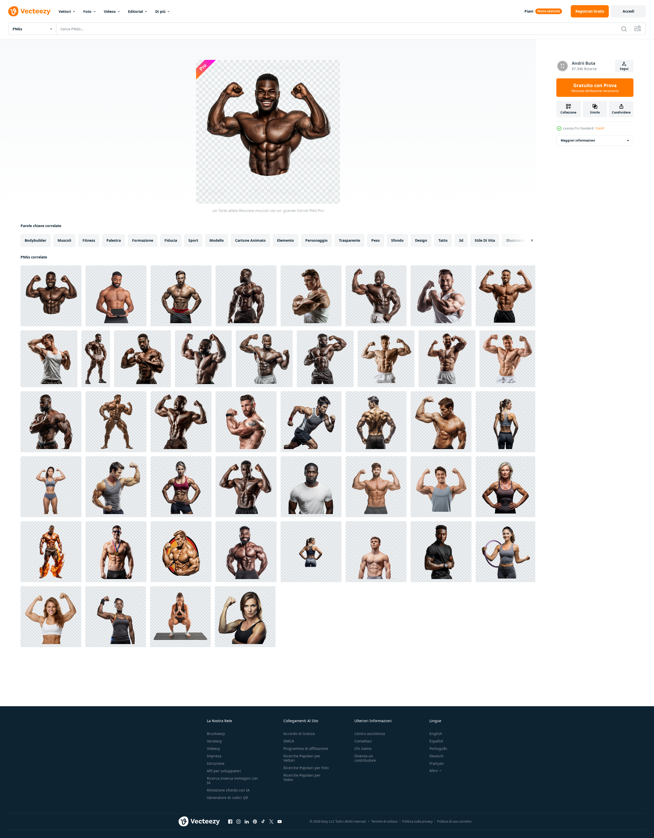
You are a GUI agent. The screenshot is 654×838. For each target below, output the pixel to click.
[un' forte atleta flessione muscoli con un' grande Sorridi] (51, 295)
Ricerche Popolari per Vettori (301, 758)
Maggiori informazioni (578, 140)
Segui (624, 69)
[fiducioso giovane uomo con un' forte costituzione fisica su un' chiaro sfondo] (311, 486)
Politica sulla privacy (417, 821)
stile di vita (485, 240)
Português (438, 748)
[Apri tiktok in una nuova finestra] (263, 821)
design (421, 240)
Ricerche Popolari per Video (301, 777)
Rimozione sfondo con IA (228, 790)
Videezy (213, 748)
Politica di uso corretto (454, 821)
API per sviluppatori (224, 770)
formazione (142, 240)
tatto (443, 240)
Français (436, 763)
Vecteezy (214, 741)
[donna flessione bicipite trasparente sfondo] (245, 616)
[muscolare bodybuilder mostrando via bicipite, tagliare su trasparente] (246, 295)
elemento (285, 240)
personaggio (316, 240)
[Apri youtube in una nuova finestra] (280, 821)
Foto (87, 11)
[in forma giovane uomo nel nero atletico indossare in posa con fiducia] (441, 551)
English (435, 733)
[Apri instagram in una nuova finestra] (238, 821)
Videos (110, 11)
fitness (88, 240)
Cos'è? (599, 128)
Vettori (65, 11)
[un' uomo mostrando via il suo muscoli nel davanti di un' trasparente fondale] (441, 421)
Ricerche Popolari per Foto (306, 767)
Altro (433, 771)
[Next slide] (527, 240)
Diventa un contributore (365, 758)
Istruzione (215, 763)
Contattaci (363, 741)
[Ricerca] (624, 29)
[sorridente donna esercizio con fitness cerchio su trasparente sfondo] (505, 551)
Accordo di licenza (299, 733)
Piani (528, 11)
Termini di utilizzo (384, 821)
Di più (160, 11)
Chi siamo (362, 748)
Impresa (214, 755)
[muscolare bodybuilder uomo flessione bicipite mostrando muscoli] (181, 551)
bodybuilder (35, 240)
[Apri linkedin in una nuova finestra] (247, 821)
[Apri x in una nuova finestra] (271, 821)
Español (436, 741)
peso (375, 240)
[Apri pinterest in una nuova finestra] (255, 821)
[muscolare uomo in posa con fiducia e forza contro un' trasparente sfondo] (181, 295)
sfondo (397, 240)
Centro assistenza (369, 733)
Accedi (628, 11)
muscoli (64, 240)
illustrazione (517, 240)
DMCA (288, 741)
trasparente (349, 240)
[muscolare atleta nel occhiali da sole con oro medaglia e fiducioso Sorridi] (116, 551)
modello (216, 240)
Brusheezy (216, 733)
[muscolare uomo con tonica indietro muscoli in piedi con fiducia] (376, 421)
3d (461, 240)
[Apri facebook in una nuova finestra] (230, 821)
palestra (113, 240)
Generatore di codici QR (227, 797)
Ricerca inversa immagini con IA (232, 780)
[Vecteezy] (29, 11)
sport (193, 240)
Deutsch (436, 755)
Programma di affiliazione (305, 748)
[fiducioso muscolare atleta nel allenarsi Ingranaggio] (246, 551)
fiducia (170, 240)
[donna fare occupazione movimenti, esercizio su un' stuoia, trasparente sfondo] (180, 616)
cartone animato (250, 240)
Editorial (135, 11)
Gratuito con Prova (595, 87)
